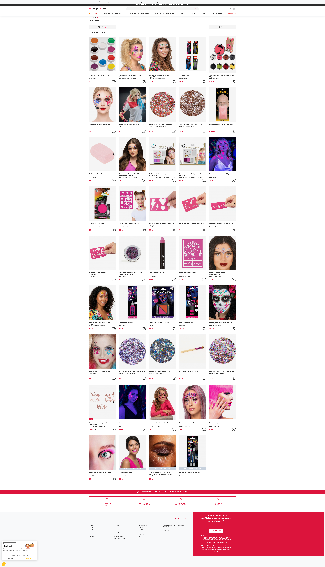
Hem (90, 17)
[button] (230, 8)
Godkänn (28, 558)
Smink (94, 17)
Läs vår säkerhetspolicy (8, 553)
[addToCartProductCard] (114, 82)
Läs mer (10, 558)
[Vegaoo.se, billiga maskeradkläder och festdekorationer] (97, 8)
